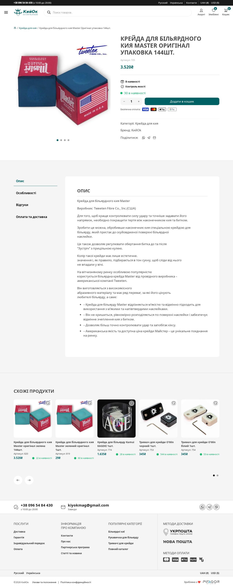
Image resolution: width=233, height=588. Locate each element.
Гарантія (19, 537)
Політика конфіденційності (75, 582)
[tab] (57, 140)
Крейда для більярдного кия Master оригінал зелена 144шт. (33, 445)
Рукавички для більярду (123, 537)
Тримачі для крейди (120, 543)
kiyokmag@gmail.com (88, 505)
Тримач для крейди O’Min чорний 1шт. (156, 444)
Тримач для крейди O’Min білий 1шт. (198, 444)
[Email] (154, 137)
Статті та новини (71, 553)
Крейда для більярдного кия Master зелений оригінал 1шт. (75, 445)
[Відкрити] (6, 12)
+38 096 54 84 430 (37, 505)
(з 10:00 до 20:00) (32, 2)
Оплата (18, 549)
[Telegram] (149, 137)
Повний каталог (118, 549)
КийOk (136, 130)
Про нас (66, 541)
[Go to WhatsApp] (202, 507)
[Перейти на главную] (26, 12)
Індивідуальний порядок (29, 543)
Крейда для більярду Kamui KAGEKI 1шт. (115, 444)
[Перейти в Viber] (216, 507)
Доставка (19, 531)
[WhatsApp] (143, 137)
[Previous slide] (18, 89)
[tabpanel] (142, 266)
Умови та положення (44, 582)
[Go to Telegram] (209, 507)
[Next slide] (107, 89)
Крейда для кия (28, 28)
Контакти (191, 2)
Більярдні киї (116, 531)
